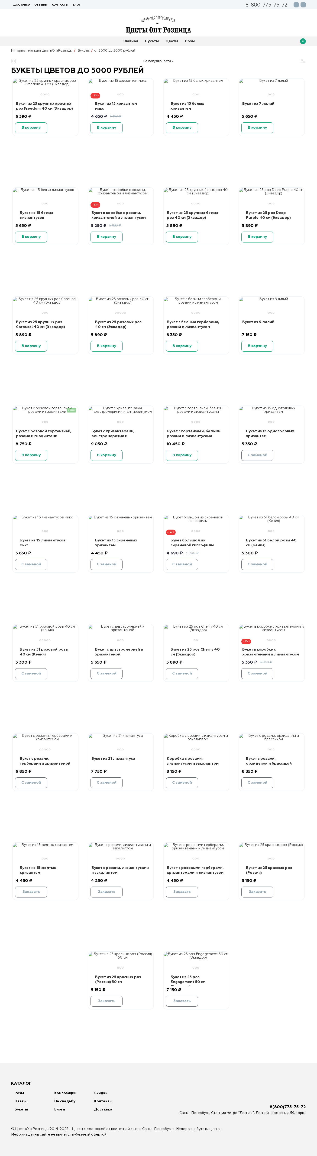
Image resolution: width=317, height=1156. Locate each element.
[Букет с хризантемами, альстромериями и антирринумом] (120, 411)
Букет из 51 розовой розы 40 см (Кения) (44, 652)
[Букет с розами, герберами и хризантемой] (45, 739)
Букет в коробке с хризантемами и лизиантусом (270, 652)
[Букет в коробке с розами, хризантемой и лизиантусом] (120, 193)
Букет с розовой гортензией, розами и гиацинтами (43, 433)
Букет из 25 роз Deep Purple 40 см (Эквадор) (268, 215)
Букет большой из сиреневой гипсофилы (192, 543)
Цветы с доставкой (88, 1129)
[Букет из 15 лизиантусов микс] (45, 517)
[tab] (42, 95)
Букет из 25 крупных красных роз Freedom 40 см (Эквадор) (44, 106)
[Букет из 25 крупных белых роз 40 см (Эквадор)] (196, 193)
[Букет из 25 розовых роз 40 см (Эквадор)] (120, 302)
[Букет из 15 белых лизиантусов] (45, 190)
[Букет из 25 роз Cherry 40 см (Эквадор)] (196, 630)
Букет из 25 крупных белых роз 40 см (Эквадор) (192, 215)
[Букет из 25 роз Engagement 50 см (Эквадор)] (196, 957)
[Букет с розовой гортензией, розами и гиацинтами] (45, 411)
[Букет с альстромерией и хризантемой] (120, 630)
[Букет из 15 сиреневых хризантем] (120, 517)
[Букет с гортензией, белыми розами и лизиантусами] (196, 411)
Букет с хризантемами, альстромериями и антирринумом (112, 436)
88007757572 (266, 5)
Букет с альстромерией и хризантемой (119, 652)
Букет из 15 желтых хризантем (38, 870)
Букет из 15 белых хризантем (187, 106)
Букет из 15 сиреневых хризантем (116, 543)
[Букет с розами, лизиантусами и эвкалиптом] (120, 848)
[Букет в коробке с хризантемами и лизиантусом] (271, 630)
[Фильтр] (303, 61)
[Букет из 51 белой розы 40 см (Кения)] (271, 521)
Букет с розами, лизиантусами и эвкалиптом (120, 870)
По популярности (157, 61)
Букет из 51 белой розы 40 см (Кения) (271, 543)
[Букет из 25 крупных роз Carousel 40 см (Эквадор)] (45, 302)
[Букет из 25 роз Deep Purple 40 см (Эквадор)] (271, 193)
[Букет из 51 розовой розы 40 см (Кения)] (45, 630)
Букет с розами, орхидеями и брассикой (269, 761)
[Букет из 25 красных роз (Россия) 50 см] (120, 957)
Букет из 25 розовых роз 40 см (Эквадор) (118, 324)
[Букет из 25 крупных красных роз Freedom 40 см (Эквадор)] (45, 84)
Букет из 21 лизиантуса (113, 759)
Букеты (152, 41)
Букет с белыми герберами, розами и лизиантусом (193, 324)
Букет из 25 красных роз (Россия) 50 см (118, 979)
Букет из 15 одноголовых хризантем (270, 433)
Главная (130, 41)
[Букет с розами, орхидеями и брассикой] (271, 739)
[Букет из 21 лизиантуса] (120, 735)
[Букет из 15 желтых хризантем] (45, 845)
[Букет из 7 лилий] (271, 80)
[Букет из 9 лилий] (271, 299)
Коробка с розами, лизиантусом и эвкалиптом (193, 761)
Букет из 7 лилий (258, 104)
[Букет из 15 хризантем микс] (120, 80)
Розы (190, 41)
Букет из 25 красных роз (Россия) (269, 870)
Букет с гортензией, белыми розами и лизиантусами (193, 433)
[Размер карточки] (13, 61)
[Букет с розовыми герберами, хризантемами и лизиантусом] (196, 848)
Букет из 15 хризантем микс (116, 106)
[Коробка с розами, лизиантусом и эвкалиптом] (196, 739)
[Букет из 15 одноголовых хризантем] (271, 411)
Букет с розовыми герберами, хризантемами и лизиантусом (195, 870)
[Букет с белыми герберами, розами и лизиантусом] (196, 302)
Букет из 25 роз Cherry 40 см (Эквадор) (195, 652)
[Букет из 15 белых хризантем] (196, 80)
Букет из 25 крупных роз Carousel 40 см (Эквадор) (40, 324)
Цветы (172, 41)
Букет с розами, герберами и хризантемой (45, 761)
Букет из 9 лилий (258, 322)
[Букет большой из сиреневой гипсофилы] (196, 521)
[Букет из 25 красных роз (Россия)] (271, 845)
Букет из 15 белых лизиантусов (36, 215)
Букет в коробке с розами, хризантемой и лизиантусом (118, 215)
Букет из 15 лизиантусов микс (42, 543)
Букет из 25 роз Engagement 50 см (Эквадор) (188, 982)
